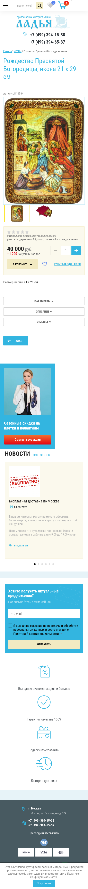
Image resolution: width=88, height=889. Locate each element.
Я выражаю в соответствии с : (45, 629)
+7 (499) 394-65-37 (47, 42)
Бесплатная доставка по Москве (34, 501)
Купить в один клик (67, 264)
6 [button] (53, 564)
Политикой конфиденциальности (55, 875)
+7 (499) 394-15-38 (47, 34)
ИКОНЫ (17, 51)
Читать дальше (18, 545)
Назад (18, 341)
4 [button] (46, 564)
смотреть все (41, 455)
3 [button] (42, 564)
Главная (7, 51)
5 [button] (49, 564)
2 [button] (38, 564)
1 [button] (35, 564)
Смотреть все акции (28, 439)
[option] (44, 150)
